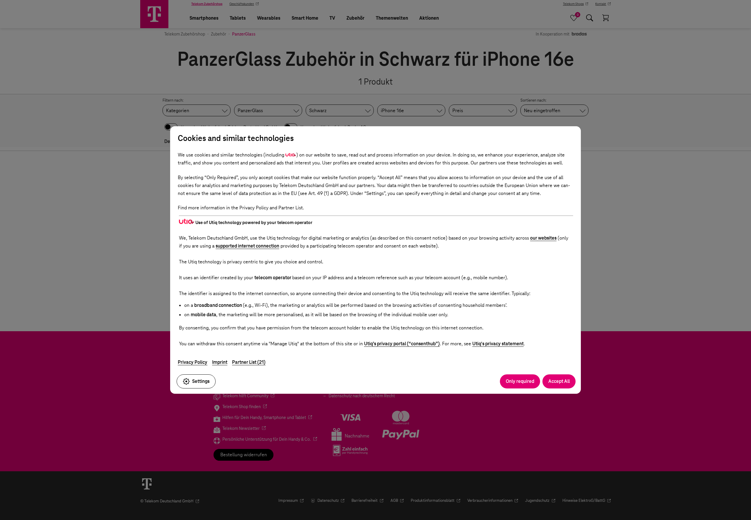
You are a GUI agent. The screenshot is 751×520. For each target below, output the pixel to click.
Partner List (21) (248, 362)
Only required (520, 381)
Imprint (219, 362)
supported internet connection (247, 246)
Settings (200, 381)
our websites (543, 238)
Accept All (559, 381)
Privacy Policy (192, 362)
